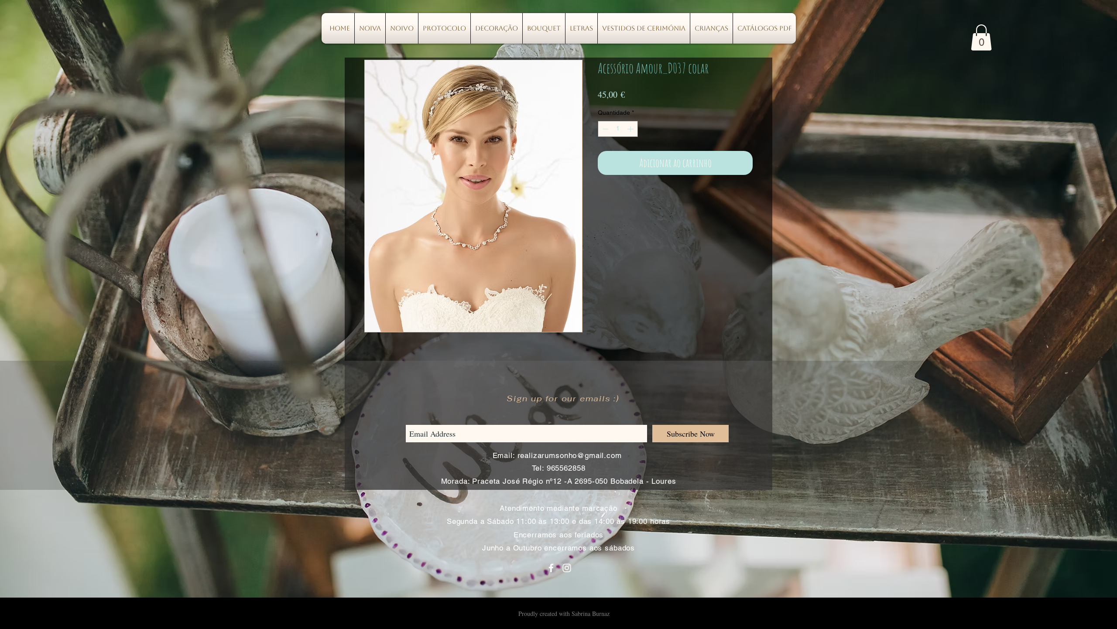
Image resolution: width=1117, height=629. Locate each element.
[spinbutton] (618, 129)
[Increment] (631, 129)
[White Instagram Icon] (566, 568)
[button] (981, 37)
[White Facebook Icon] (551, 568)
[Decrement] (604, 129)
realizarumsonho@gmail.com (569, 455)
